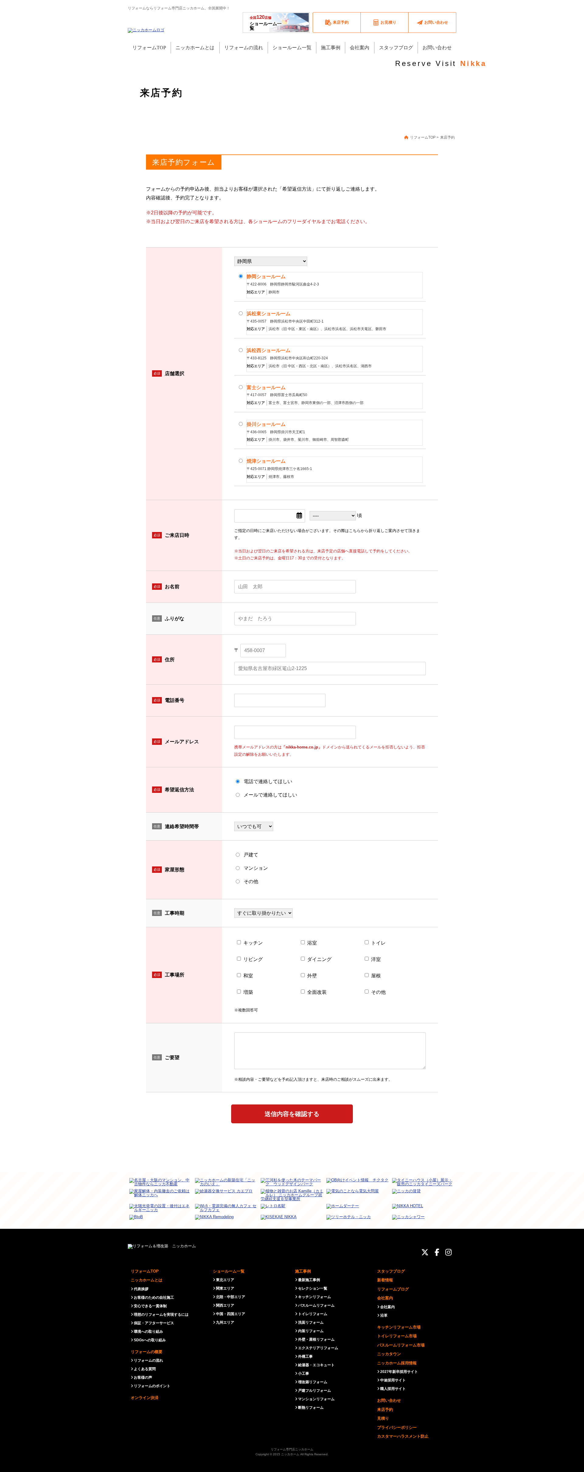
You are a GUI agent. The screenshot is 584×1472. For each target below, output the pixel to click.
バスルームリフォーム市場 (401, 1345)
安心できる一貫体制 (150, 1306)
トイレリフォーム (312, 1314)
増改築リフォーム (312, 1382)
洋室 (376, 959)
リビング (253, 959)
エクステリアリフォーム (318, 1348)
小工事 (303, 1373)
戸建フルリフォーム (314, 1390)
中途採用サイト (393, 1380)
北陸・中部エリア (230, 1297)
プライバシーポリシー (397, 1427)
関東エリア (225, 1288)
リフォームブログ (393, 1289)
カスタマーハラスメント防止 (403, 1436)
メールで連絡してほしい (270, 794)
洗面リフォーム (311, 1322)
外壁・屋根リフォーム (316, 1339)
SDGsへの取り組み (150, 1340)
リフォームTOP (145, 1271)
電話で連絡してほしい (268, 781)
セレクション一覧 (312, 1288)
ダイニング (319, 959)
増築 (248, 992)
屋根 (376, 975)
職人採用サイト (393, 1389)
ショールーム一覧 (266, 22)
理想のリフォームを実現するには (161, 1314)
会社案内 (385, 1298)
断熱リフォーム (311, 1407)
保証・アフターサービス (154, 1323)
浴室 (312, 942)
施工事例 (303, 1271)
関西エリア (225, 1305)
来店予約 (385, 1409)
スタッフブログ (391, 1271)
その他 (251, 881)
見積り (383, 1418)
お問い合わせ (389, 1400)
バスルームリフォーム (316, 1305)
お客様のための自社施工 (154, 1297)
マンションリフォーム (316, 1399)
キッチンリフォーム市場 (399, 1327)
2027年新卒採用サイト (399, 1372)
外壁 (312, 975)
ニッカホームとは (146, 1280)
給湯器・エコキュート (316, 1365)
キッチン (253, 942)
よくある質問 (145, 1369)
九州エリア (225, 1322)
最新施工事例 (309, 1280)
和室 (248, 975)
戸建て (251, 854)
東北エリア (225, 1280)
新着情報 (385, 1280)
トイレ (378, 942)
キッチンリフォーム (314, 1297)
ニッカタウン (389, 1354)
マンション (256, 868)
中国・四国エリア (230, 1314)
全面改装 (317, 992)
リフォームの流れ (148, 1360)
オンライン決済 (144, 1397)
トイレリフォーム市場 (397, 1336)
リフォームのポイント (152, 1386)
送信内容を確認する (292, 1114)
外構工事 (305, 1356)
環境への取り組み (148, 1331)
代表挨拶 (141, 1289)
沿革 (384, 1315)
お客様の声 (143, 1377)
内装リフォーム (311, 1331)
